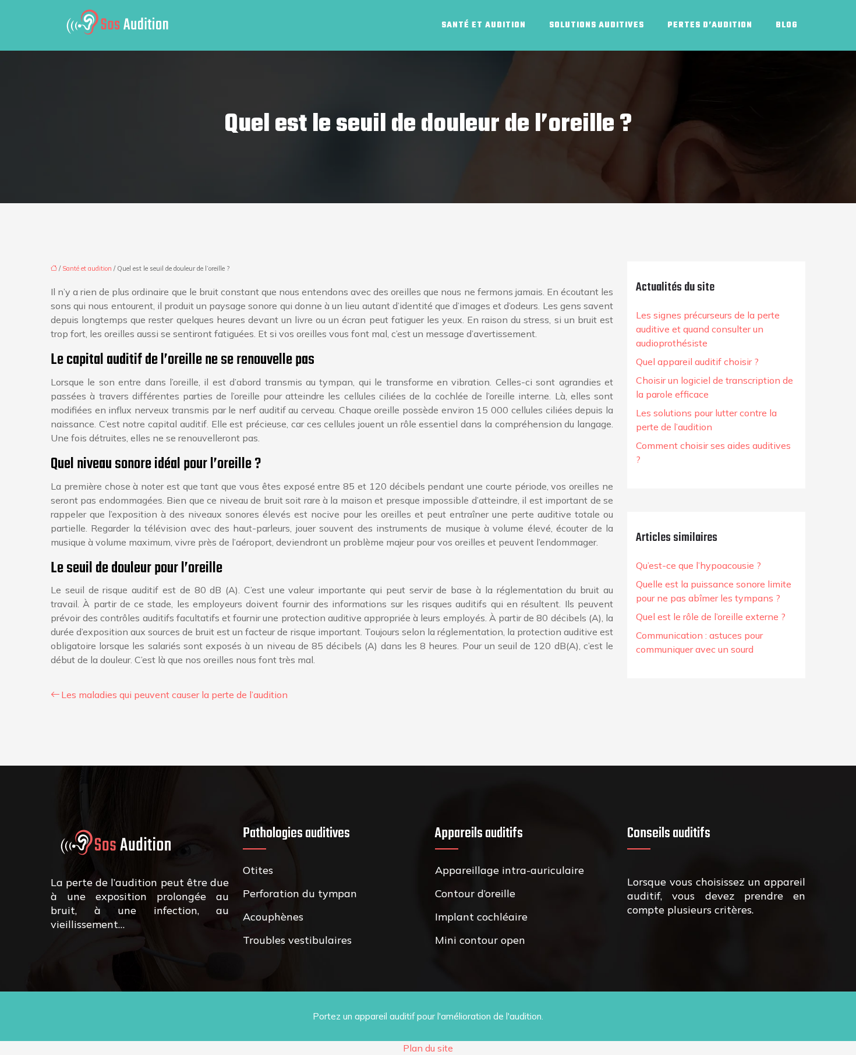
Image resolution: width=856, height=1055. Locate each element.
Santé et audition (483, 25)
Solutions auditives (596, 25)
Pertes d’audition (709, 25)
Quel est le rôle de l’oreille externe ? (711, 616)
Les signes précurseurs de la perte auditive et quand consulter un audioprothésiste (708, 329)
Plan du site (428, 1048)
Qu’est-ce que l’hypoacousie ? (698, 565)
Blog (787, 25)
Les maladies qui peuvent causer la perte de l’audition (174, 694)
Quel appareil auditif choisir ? (697, 361)
